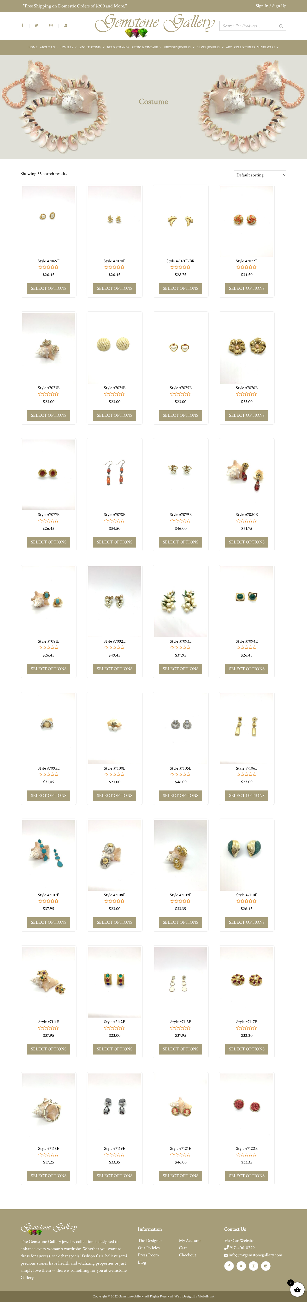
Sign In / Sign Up (271, 6)
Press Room (148, 1255)
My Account (190, 1241)
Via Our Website (239, 1241)
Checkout (187, 1255)
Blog (142, 1262)
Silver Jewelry (209, 47)
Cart (183, 1248)
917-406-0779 (242, 1248)
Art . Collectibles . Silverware (251, 47)
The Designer (150, 1241)
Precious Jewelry (178, 47)
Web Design (183, 1296)
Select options (48, 288)
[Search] (281, 26)
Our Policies (149, 1248)
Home (33, 47)
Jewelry (67, 47)
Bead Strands (118, 47)
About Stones (90, 47)
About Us (47, 47)
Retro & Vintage (145, 47)
